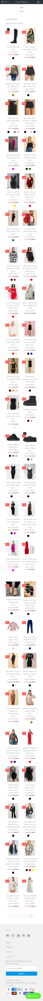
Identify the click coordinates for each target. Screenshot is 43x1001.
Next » (31, 916)
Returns (9, 952)
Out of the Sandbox (21, 983)
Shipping (9, 947)
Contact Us (10, 956)
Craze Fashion (16, 980)
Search (8, 942)
